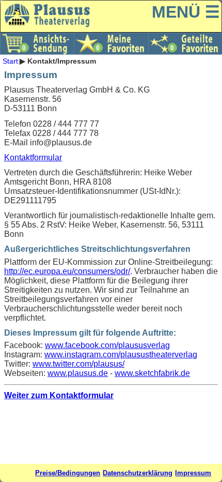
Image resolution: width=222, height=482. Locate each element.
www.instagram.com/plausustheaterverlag (120, 354)
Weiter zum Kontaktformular (59, 395)
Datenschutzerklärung (137, 473)
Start (10, 61)
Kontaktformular (33, 157)
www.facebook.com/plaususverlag (107, 345)
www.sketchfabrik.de (152, 373)
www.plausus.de (77, 373)
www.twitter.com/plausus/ (78, 363)
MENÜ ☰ (186, 12)
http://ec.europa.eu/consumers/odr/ (67, 271)
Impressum (193, 473)
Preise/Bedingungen (67, 473)
